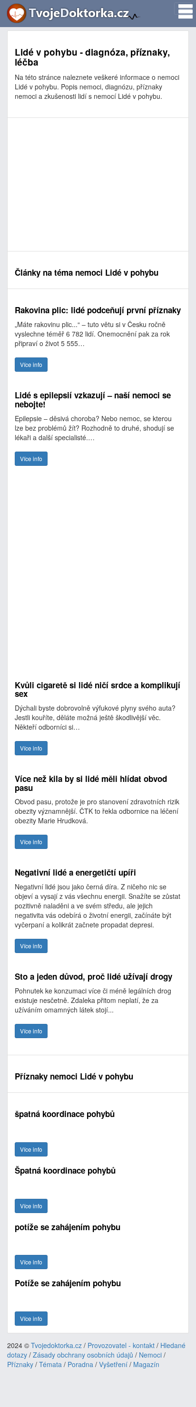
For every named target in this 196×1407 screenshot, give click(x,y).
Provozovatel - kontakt (121, 1345)
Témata (50, 1364)
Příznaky (20, 1364)
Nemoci (150, 1354)
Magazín (146, 1364)
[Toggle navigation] (182, 8)
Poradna (80, 1364)
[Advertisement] (98, 184)
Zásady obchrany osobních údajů (83, 1354)
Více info (31, 364)
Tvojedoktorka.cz (56, 1345)
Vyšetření (113, 1364)
